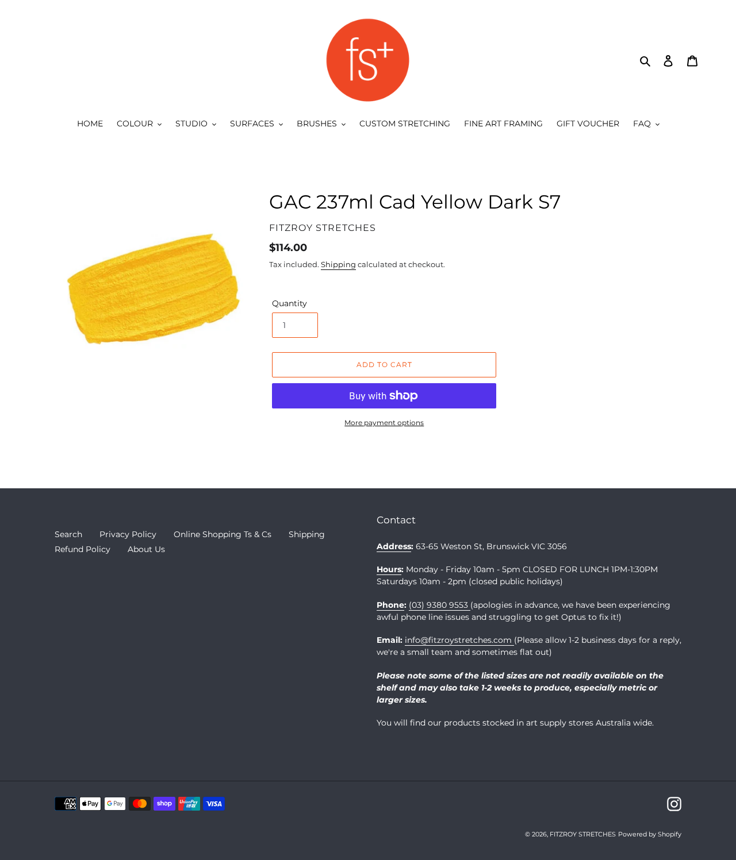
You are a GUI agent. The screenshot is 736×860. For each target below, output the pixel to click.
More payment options (384, 422)
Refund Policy (82, 549)
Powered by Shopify (649, 834)
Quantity (289, 303)
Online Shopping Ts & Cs (222, 534)
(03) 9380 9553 (439, 605)
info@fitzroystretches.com (459, 640)
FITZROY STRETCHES (583, 834)
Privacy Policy (127, 534)
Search (68, 534)
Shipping (338, 264)
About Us (146, 549)
